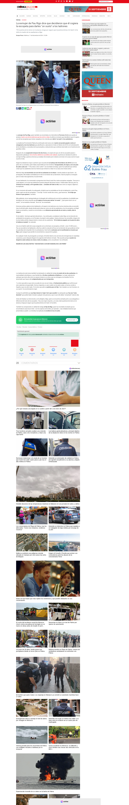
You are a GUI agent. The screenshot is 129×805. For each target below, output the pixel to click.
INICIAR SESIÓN (20, 1)
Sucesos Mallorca (32, 327)
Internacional (86, 16)
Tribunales (24, 327)
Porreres (40, 327)
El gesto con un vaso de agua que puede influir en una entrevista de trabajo (97, 37)
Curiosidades (76, 16)
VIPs (68, 16)
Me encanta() (32, 354)
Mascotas (102, 16)
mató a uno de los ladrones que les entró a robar (35, 137)
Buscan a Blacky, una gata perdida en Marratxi (96, 104)
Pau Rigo (19, 327)
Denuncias (94, 16)
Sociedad (62, 16)
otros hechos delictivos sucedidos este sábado (43, 155)
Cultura (49, 16)
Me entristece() (53, 354)
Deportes (42, 16)
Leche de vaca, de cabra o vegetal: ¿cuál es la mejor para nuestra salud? (95, 49)
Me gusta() (21, 354)
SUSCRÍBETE (28, 1)
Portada (18, 20)
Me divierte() (42, 354)
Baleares (22, 16)
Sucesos (29, 16)
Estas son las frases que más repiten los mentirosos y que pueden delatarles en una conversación (95, 25)
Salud (55, 16)
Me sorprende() (64, 354)
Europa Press (19, 35)
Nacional (35, 16)
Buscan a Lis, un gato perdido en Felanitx (94, 142)
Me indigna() (74, 354)
